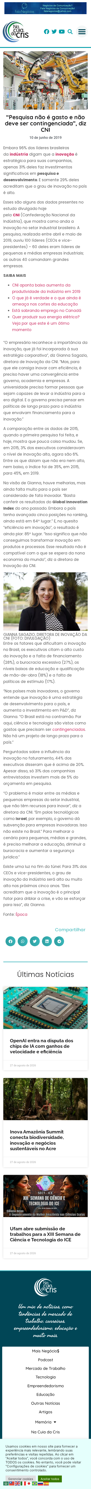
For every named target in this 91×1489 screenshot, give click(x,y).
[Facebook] (46, 31)
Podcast (45, 1359)
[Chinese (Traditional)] (12, 1483)
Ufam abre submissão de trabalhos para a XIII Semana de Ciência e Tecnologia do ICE (45, 1234)
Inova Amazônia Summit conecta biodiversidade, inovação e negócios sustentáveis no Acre (37, 1140)
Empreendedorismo (45, 1385)
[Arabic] (6, 1483)
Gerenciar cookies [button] (20, 1479)
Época (21, 914)
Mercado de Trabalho (45, 1368)
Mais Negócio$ (45, 1350)
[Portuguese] (35, 1483)
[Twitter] (54, 31)
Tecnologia (46, 1377)
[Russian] (41, 1483)
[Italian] (23, 1483)
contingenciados (68, 729)
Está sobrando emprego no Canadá (46, 310)
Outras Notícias (45, 1403)
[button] (70, 31)
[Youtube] (61, 31)
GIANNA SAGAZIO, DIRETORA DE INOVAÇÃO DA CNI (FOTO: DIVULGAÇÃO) (45, 636)
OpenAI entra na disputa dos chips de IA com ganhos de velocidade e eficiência (41, 1046)
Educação (45, 1394)
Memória (43, 1422)
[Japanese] (29, 1483)
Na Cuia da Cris (45, 1431)
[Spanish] (46, 1483)
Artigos (45, 1411)
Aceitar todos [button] (50, 1479)
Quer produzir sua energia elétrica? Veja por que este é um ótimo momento (46, 323)
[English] (18, 1483)
